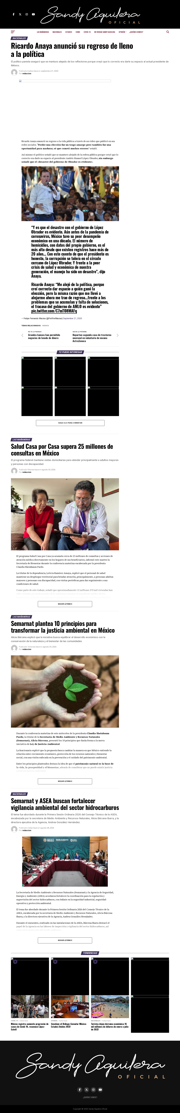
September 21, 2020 (72, 318)
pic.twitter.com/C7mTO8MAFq (54, 311)
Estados (68, 31)
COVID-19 (87, 31)
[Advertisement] (148, 96)
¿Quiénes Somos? (136, 31)
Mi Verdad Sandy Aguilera (104, 31)
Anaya (46, 326)
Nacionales (57, 31)
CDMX (78, 31)
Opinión (122, 31)
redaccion (26, 73)
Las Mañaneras (43, 31)
